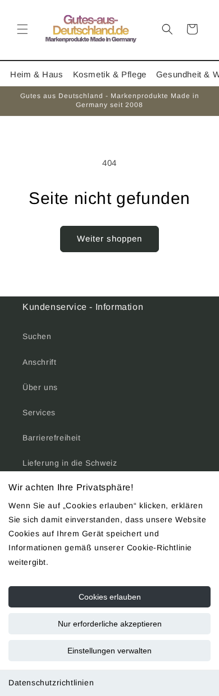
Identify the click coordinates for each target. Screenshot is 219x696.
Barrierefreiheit (51, 437)
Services (39, 412)
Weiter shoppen (109, 238)
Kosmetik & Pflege (110, 74)
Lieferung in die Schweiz (69, 462)
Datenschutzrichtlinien (51, 682)
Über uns (40, 387)
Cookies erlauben (110, 596)
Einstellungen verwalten (109, 650)
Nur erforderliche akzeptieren (110, 623)
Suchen (37, 336)
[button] (22, 29)
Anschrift (39, 362)
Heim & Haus (36, 74)
